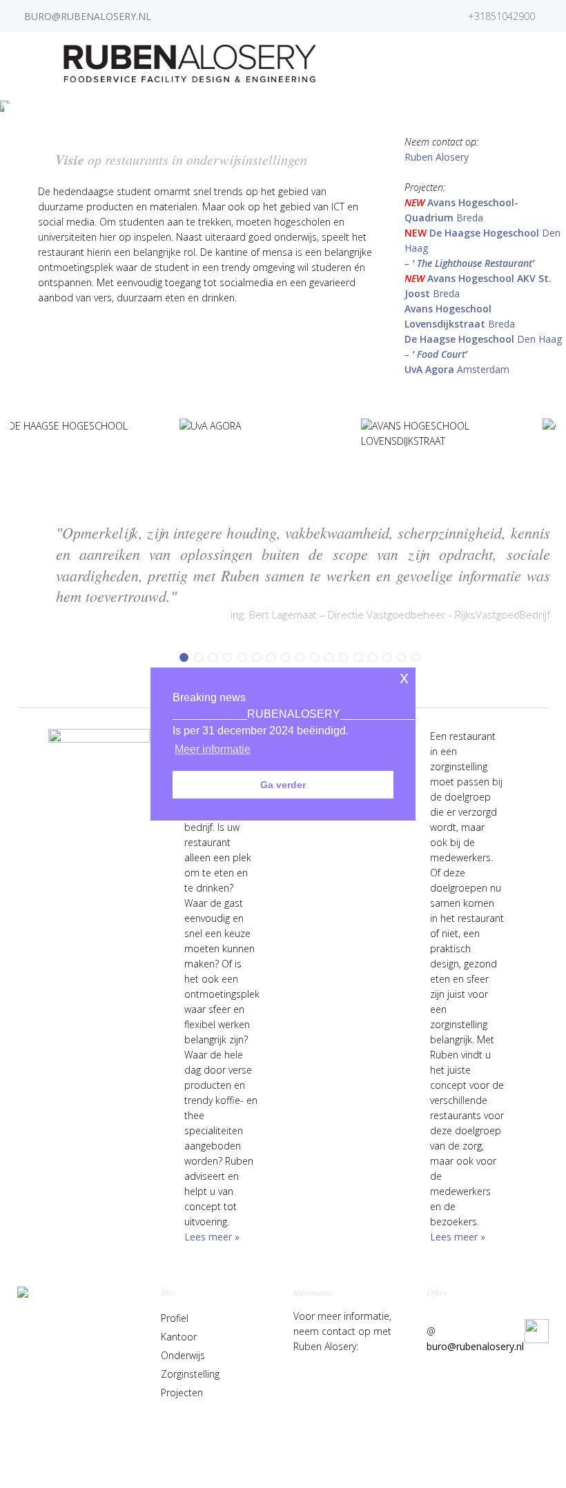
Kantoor (179, 1336)
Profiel (174, 1318)
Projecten (182, 1392)
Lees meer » (212, 1236)
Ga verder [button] (283, 784)
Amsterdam (456, 369)
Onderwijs (183, 1355)
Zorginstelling (190, 1373)
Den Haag (483, 338)
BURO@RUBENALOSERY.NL (87, 16)
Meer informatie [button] (213, 749)
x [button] (404, 677)
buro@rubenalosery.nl (475, 1346)
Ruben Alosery (436, 156)
